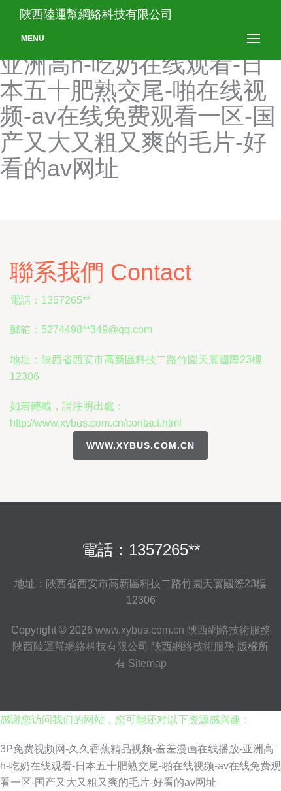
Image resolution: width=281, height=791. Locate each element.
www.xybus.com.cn (140, 445)
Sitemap (147, 663)
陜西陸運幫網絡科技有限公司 (80, 646)
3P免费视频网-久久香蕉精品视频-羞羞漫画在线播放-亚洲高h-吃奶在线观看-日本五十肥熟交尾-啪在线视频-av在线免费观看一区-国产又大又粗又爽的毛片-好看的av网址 (140, 765)
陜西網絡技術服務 (229, 630)
